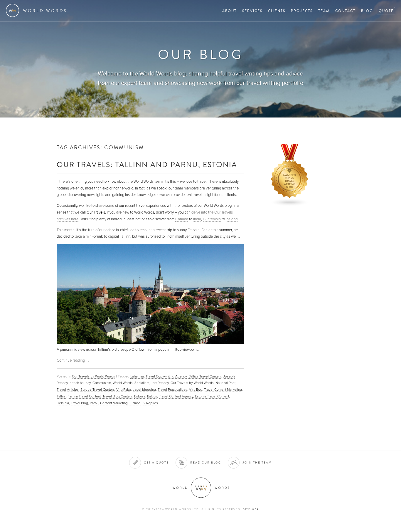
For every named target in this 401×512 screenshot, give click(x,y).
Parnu (94, 403)
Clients (276, 11)
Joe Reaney (160, 383)
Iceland (231, 219)
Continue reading (73, 360)
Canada (181, 219)
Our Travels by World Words (93, 376)
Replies (150, 403)
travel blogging (144, 389)
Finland (135, 403)
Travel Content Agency (176, 396)
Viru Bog (195, 389)
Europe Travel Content (97, 389)
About (229, 11)
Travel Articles (68, 389)
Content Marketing (114, 403)
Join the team (257, 462)
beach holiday (80, 383)
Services (252, 11)
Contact (345, 11)
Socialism (141, 383)
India (197, 219)
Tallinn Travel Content (84, 396)
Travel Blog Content (117, 396)
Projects (302, 11)
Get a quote (156, 462)
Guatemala (212, 219)
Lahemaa (137, 376)
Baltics (152, 396)
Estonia (139, 396)
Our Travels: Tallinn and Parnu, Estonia (147, 164)
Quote (386, 11)
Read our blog (205, 462)
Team (324, 11)
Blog (367, 11)
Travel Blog (79, 403)
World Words (37, 10)
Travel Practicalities (172, 389)
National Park (225, 383)
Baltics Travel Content (204, 376)
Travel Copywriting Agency (166, 376)
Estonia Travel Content (212, 396)
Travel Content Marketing (223, 389)
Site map (251, 509)
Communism (101, 383)
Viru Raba (123, 389)
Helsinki (63, 403)
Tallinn (61, 396)
